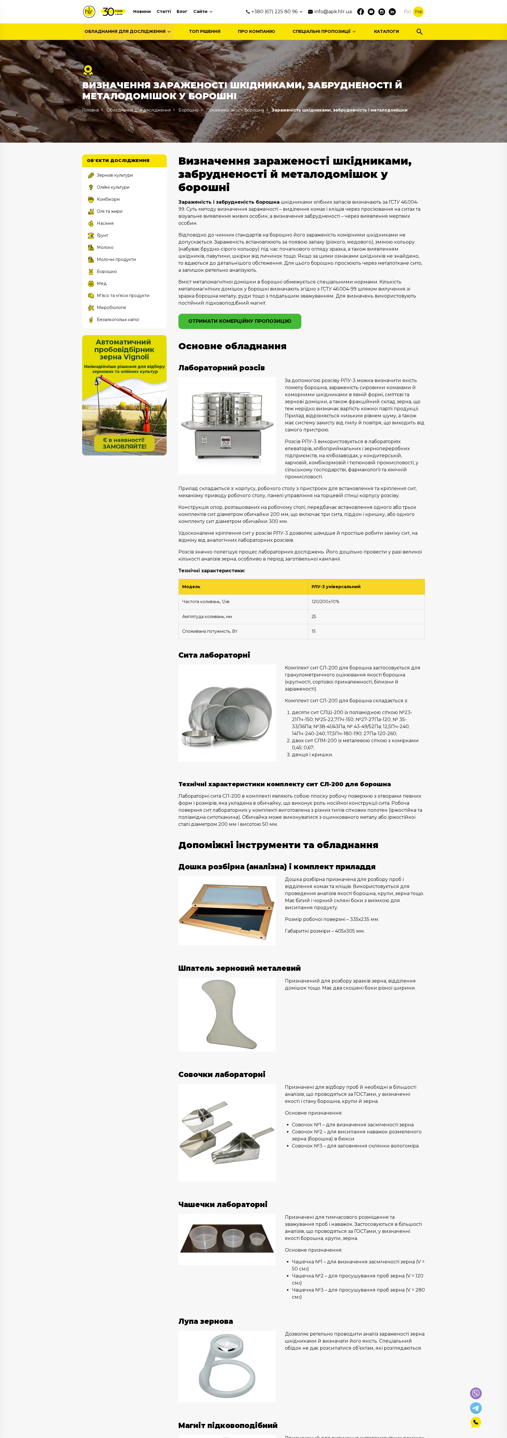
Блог (182, 11)
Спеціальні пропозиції (322, 31)
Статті (164, 11)
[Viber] (476, 1393)
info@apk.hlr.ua (333, 11)
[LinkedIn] (392, 12)
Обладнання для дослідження (124, 31)
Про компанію (256, 31)
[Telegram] (476, 1408)
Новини (142, 11)
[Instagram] (382, 12)
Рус (408, 11)
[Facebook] (360, 12)
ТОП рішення (204, 31)
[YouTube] (371, 12)
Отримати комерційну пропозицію (239, 321)
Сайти (200, 11)
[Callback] (476, 1423)
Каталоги (386, 31)
